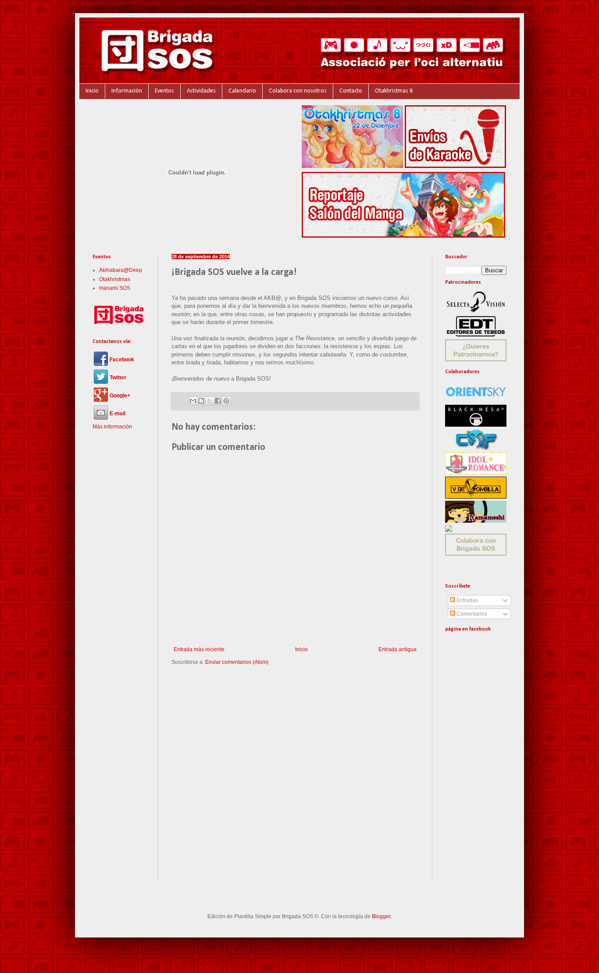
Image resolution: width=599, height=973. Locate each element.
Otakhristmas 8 (394, 91)
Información (126, 91)
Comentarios (471, 614)
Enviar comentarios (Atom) (236, 662)
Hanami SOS (114, 288)
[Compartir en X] (209, 400)
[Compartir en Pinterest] (226, 400)
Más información (112, 427)
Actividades (201, 91)
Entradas (466, 600)
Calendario (242, 91)
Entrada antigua (397, 649)
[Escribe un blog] (201, 400)
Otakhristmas (114, 279)
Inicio (92, 91)
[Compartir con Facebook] (218, 400)
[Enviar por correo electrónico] (193, 400)
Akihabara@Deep (120, 270)
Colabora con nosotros (298, 91)
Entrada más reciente (199, 649)
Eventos (164, 91)
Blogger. (382, 916)
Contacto (350, 91)
